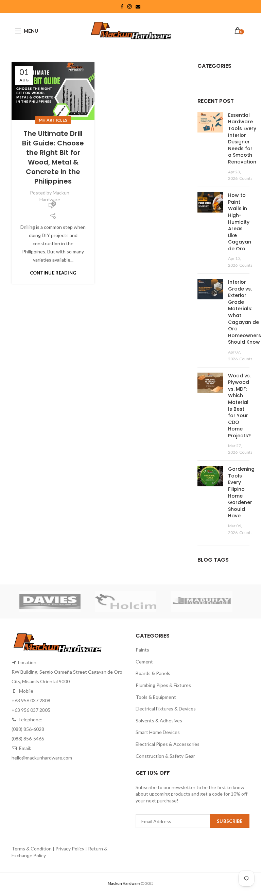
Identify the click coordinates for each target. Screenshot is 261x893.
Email (138, 6)
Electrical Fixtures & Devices (166, 708)
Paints (142, 650)
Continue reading (53, 273)
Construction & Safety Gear (165, 756)
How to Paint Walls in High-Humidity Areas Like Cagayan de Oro (239, 222)
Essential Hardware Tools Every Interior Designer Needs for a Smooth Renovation (242, 138)
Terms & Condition (32, 848)
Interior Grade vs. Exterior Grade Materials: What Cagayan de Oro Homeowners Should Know (244, 312)
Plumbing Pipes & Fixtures (163, 685)
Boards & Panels (153, 673)
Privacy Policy (69, 848)
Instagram (129, 6)
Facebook (122, 6)
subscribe (230, 821)
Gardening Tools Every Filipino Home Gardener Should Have (241, 492)
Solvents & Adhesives (159, 720)
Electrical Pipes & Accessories (167, 744)
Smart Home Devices (158, 732)
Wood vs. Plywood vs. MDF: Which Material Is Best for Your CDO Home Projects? (239, 405)
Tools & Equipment (156, 697)
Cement (144, 661)
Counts (246, 178)
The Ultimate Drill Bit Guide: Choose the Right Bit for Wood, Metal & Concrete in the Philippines (53, 157)
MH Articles (53, 120)
